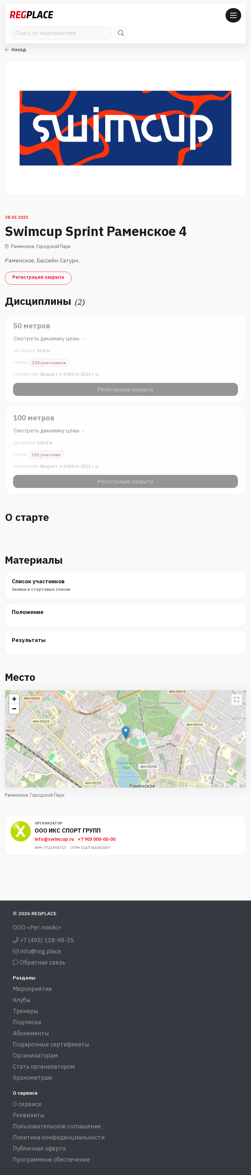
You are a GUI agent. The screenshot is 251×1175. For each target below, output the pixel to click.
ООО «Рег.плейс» (37, 927)
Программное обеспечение (51, 1159)
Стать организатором (44, 1066)
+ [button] (14, 699)
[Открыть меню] (233, 15)
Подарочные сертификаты (51, 1044)
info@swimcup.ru (54, 839)
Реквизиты (29, 1115)
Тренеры (25, 1011)
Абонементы (31, 1033)
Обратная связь (42, 962)
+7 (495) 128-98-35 (46, 940)
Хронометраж (32, 1077)
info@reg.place (40, 951)
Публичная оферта (39, 1148)
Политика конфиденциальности (59, 1137)
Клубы (22, 1000)
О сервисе (27, 1104)
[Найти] (120, 32)
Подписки (27, 1022)
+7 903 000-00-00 (96, 839)
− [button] (14, 709)
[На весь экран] (236, 699)
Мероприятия (32, 989)
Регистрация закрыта (38, 277)
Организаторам (35, 1055)
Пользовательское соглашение (57, 1126)
